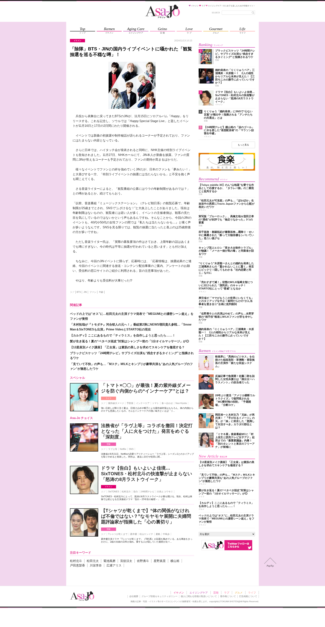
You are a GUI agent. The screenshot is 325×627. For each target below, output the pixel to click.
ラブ (226, 592)
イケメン (108, 487)
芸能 (108, 444)
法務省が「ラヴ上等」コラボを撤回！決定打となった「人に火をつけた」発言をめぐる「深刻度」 (147, 431)
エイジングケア (198, 592)
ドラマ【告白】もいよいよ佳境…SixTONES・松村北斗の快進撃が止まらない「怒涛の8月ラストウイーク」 (146, 473)
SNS (131, 449)
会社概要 (133, 596)
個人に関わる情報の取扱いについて (199, 596)
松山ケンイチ (146, 534)
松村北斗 (126, 491)
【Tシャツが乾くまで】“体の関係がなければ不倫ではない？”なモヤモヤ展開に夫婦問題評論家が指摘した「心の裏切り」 (146, 516)
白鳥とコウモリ (165, 491)
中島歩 (166, 534)
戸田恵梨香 (77, 565)
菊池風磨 (109, 560)
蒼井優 (133, 534)
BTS (79, 292)
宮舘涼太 (126, 560)
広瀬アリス (113, 565)
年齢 (101, 292)
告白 (135, 491)
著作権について (228, 596)
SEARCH (216, 12)
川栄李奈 (96, 565)
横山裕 (174, 560)
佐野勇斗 (143, 560)
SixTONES (113, 491)
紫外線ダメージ (116, 403)
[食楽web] (227, 170)
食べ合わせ (167, 403)
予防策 (130, 403)
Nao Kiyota (181, 403)
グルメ (239, 592)
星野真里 (160, 560)
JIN (85, 292)
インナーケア (143, 403)
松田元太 (93, 560)
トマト (155, 403)
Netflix (123, 449)
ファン (93, 292)
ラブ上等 (112, 449)
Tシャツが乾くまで (118, 534)
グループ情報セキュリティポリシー (159, 596)
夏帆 (158, 534)
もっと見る (243, 144)
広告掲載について (248, 596)
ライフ (108, 398)
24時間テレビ (147, 491)
